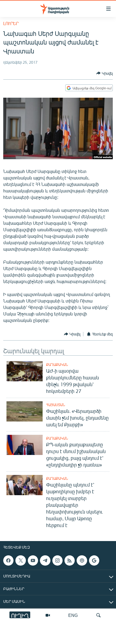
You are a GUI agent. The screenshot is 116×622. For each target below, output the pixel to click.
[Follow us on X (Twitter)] (20, 560)
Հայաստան (55, 405)
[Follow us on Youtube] (33, 560)
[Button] (104, 73)
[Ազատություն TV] (48, 615)
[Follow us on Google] (94, 560)
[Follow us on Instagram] (57, 560)
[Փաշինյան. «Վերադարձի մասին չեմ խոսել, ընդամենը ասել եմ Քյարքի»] (24, 411)
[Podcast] (82, 560)
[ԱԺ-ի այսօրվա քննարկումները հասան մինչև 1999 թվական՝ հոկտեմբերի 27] (24, 371)
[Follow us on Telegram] (45, 560)
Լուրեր (11, 23)
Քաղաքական (57, 364)
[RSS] (69, 560)
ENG (73, 615)
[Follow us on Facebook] (8, 560)
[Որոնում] (98, 615)
